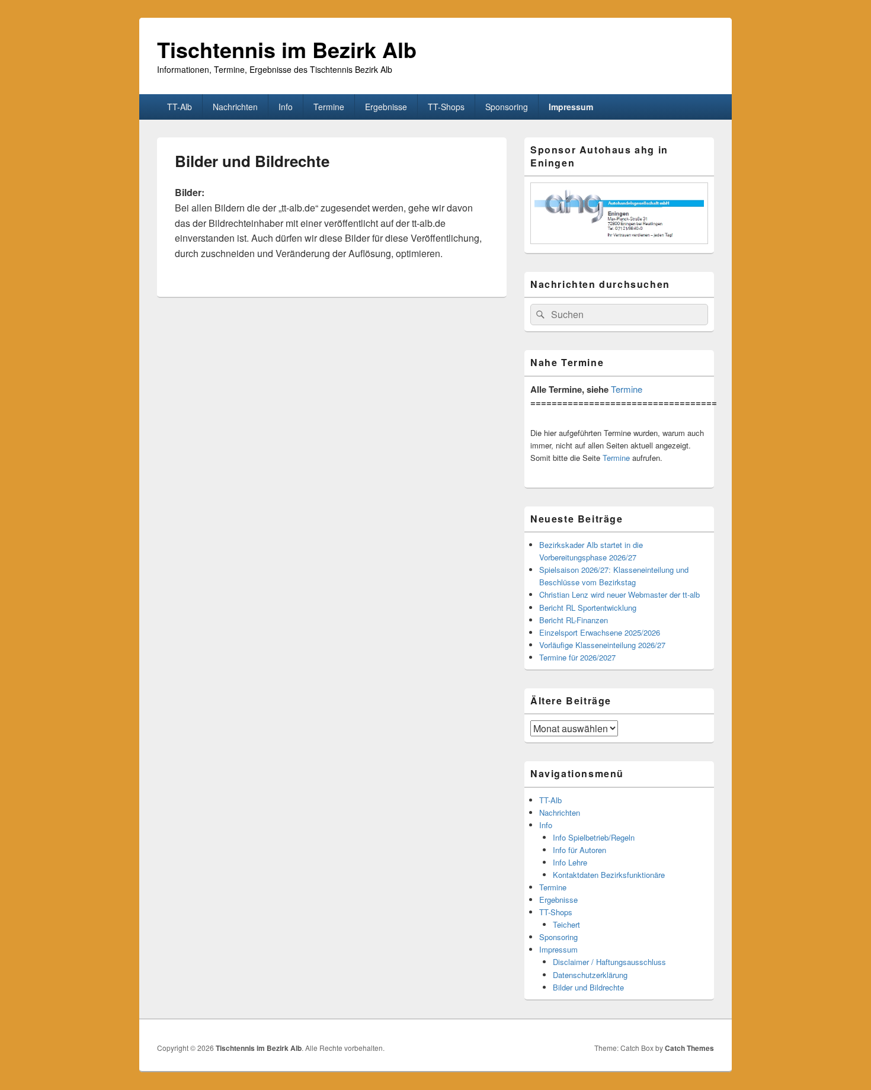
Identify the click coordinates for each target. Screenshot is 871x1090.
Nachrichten (235, 107)
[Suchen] (539, 314)
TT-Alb (179, 107)
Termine (328, 107)
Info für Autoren (579, 849)
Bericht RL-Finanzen (573, 620)
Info (285, 107)
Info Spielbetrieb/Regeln (594, 837)
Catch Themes (689, 1048)
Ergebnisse (386, 107)
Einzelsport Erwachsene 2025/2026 (599, 632)
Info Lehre (570, 862)
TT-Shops (446, 107)
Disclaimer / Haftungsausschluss (609, 961)
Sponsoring (506, 107)
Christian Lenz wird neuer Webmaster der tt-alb (619, 594)
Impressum (571, 107)
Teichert (566, 924)
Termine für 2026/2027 (577, 657)
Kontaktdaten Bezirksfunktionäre (609, 874)
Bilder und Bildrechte (588, 987)
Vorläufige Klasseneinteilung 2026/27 (602, 644)
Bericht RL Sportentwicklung (587, 607)
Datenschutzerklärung (590, 974)
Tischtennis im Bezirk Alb (287, 49)
